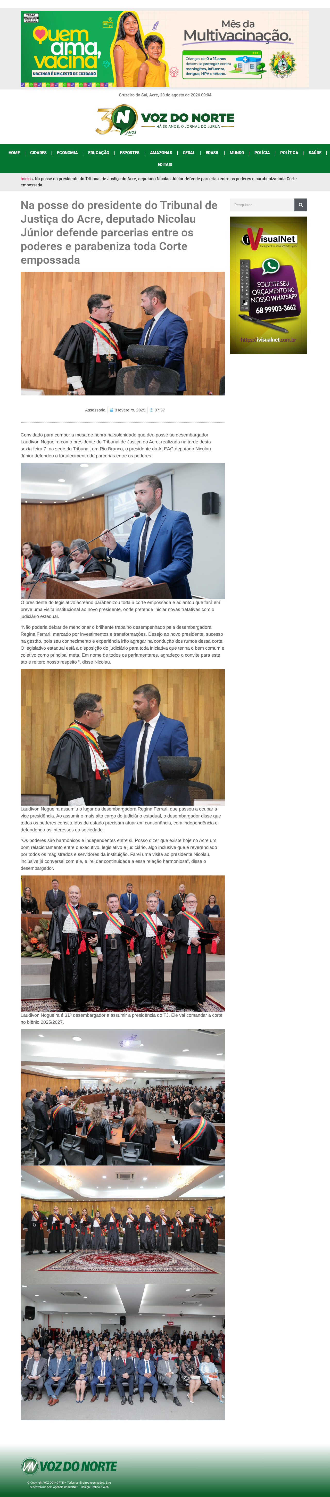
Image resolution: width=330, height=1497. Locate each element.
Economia (67, 152)
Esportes (129, 152)
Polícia (262, 152)
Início (26, 178)
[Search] (300, 205)
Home (14, 152)
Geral (189, 152)
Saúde (315, 152)
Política (289, 152)
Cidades (38, 152)
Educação (98, 152)
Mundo (237, 152)
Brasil (212, 152)
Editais (165, 164)
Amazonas (161, 152)
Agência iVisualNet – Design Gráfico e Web (81, 1487)
